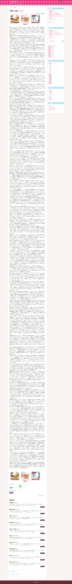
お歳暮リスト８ (51, 54)
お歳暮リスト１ (51, 47)
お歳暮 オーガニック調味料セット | (55, 14)
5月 (50, 67)
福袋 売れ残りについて (14, 509)
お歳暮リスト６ (51, 52)
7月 (50, 65)
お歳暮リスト (51, 91)
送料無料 (50, 99)
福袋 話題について (13, 502)
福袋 (44, 13)
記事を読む (42, 513)
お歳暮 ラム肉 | (51, 18)
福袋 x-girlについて (13, 515)
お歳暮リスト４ (51, 50)
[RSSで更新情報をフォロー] (61, 1)
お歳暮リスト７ (51, 53)
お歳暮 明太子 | (51, 10)
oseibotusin (42, 495)
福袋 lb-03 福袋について (14, 529)
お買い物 (50, 93)
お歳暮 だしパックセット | (54, 12)
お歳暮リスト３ (51, 49)
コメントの (52, 108)
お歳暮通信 (13, 1)
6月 (50, 66)
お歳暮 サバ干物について (16, 574)
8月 (50, 64)
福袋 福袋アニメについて (14, 522)
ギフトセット (51, 94)
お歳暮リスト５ (51, 51)
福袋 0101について (13, 542)
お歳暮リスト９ (51, 55)
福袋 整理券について (13, 548)
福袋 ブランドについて (14, 555)
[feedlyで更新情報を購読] (59, 1)
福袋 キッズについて (13, 535)
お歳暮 (50, 90)
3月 (50, 69)
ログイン (50, 105)
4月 (50, 68)
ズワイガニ (51, 96)
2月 (50, 70)
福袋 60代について (14, 571)
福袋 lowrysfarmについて (14, 562)
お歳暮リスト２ (51, 48)
